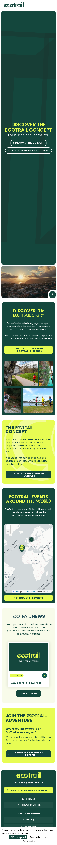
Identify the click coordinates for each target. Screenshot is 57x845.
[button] (50, 5)
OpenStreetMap (29, 591)
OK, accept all (18, 837)
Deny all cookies (39, 837)
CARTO (49, 591)
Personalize (29, 841)
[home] (13, 4)
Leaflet (17, 591)
